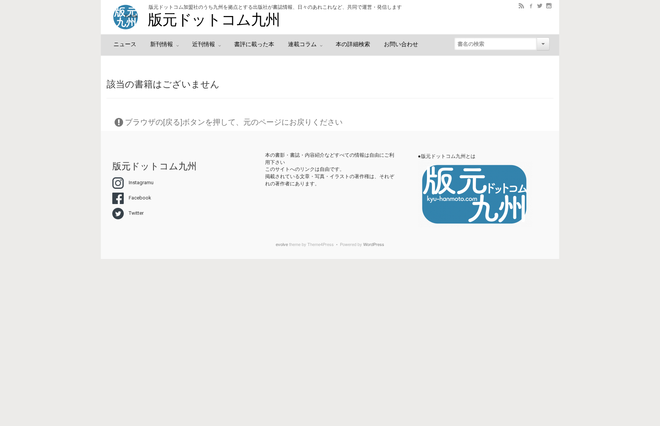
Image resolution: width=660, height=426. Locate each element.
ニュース (124, 44)
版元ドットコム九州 (214, 20)
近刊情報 (204, 44)
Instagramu (141, 182)
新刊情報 (162, 44)
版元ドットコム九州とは (448, 156)
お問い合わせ (401, 44)
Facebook (140, 198)
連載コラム (303, 44)
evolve (282, 244)
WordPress (373, 244)
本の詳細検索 (353, 44)
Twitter (136, 213)
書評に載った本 (254, 44)
